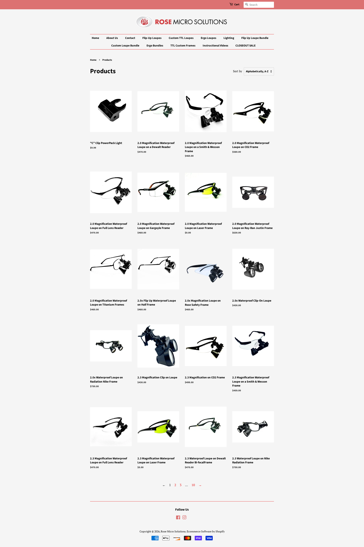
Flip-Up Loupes (152, 38)
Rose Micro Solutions (173, 531)
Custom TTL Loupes (181, 38)
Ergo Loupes (208, 38)
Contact (130, 38)
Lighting (229, 38)
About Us (112, 38)
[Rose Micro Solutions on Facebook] (178, 518)
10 (193, 485)
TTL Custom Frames (182, 46)
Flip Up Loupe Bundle (254, 38)
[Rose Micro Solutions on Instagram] (184, 518)
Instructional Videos (215, 46)
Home (95, 38)
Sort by (237, 71)
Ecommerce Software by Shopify (206, 531)
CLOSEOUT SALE (245, 46)
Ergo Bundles (155, 46)
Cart (236, 4)
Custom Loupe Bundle (125, 46)
